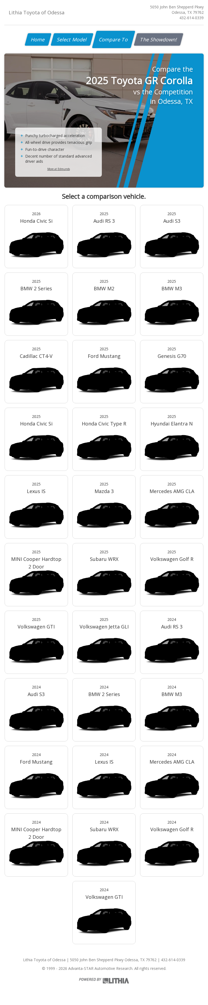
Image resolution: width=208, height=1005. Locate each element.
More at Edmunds (58, 169)
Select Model (72, 39)
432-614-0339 (191, 17)
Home (38, 39)
